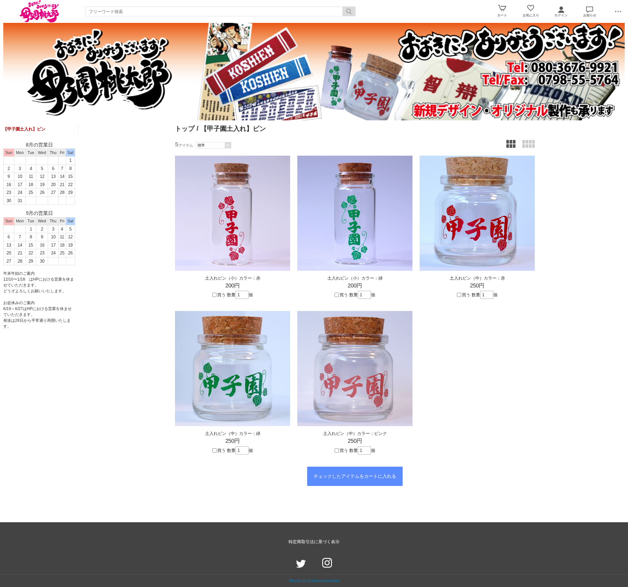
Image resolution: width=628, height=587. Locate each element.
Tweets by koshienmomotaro (314, 580)
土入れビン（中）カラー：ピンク (355, 433)
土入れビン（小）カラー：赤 (232, 278)
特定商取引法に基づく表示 (314, 541)
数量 (231, 294)
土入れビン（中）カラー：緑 (232, 433)
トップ (185, 128)
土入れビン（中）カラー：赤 (477, 278)
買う (221, 294)
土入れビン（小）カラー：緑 (355, 278)
